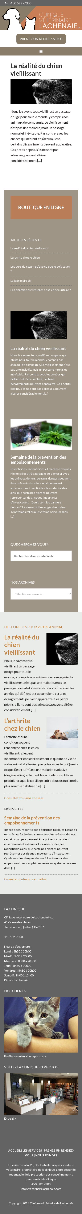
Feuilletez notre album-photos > (25, 1056)
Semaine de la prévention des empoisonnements (38, 459)
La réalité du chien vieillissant (37, 69)
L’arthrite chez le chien (25, 257)
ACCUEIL (14, 1150)
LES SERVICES (32, 1150)
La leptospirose (21, 280)
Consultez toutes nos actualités (25, 879)
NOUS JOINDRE (46, 1155)
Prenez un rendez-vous (41, 39)
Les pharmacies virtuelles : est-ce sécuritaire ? (41, 290)
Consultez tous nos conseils (24, 798)
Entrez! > (10, 1118)
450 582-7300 (21, 3)
